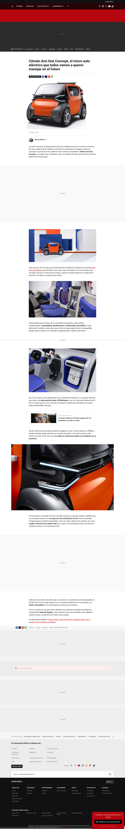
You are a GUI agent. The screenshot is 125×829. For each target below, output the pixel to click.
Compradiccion (91, 796)
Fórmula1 (15, 748)
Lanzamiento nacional (36, 758)
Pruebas (19, 6)
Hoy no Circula (29, 49)
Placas (37, 49)
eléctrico (44, 49)
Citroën (38, 627)
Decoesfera (90, 793)
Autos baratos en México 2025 (32, 736)
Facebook (99, 6)
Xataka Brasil (15, 815)
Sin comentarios (36, 76)
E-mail (52, 77)
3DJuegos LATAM (31, 813)
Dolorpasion (15, 758)
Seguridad (32, 752)
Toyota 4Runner (82, 736)
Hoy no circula (43, 6)
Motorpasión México (77, 813)
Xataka (13, 790)
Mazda (59, 49)
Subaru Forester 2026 (104, 736)
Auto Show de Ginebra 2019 (59, 627)
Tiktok (113, 6)
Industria (30, 6)
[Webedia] (109, 1)
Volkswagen (52, 49)
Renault (88, 49)
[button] (40, 139)
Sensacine (44, 790)
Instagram (103, 6)
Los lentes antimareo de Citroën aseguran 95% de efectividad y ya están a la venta (74, 419)
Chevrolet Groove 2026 (69, 736)
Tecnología (50, 752)
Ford (71, 49)
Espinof (44, 793)
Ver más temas (17, 766)
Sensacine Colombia (47, 815)
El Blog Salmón (106, 790)
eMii (13, 761)
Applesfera (14, 796)
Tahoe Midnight (51, 758)
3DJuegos (29, 790)
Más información (64, 827)
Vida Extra (29, 793)
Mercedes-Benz (79, 49)
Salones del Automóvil (15, 753)
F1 (68, 6)
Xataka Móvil (15, 793)
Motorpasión (75, 790)
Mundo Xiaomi (15, 801)
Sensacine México (46, 813)
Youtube (109, 6)
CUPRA (66, 49)
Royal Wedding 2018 (35, 761)
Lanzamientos (57, 6)
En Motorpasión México (64, 415)
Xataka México (15, 813)
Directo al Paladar (61, 790)
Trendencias (90, 790)
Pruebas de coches (53, 748)
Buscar (110, 774)
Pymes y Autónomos (107, 793)
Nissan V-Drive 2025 (48, 736)
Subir (108, 781)
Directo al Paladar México (61, 813)
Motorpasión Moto (76, 793)
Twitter (106, 6)
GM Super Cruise (52, 761)
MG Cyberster (92, 736)
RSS (86, 765)
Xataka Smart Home (17, 798)
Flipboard (49, 77)
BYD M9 (58, 736)
